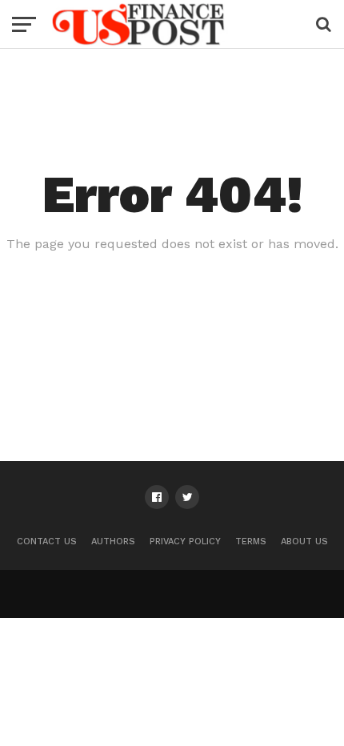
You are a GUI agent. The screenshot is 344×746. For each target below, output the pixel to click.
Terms (250, 541)
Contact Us (47, 541)
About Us (304, 541)
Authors (113, 541)
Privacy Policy (185, 541)
